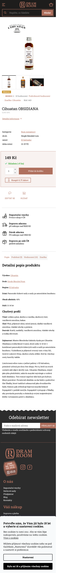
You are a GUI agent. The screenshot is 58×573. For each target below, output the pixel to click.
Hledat (47, 12)
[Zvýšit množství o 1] (15, 169)
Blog (5, 497)
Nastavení (28, 557)
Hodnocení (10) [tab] (31, 257)
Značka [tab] (43, 257)
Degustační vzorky (12, 488)
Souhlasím (28, 566)
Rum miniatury (28, 131)
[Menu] (3, 5)
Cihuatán (14, 275)
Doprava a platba (11, 513)
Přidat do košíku (35, 171)
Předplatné (8, 494)
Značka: (13, 100)
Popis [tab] (6, 257)
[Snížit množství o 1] (15, 172)
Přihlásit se (48, 425)
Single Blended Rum (16, 281)
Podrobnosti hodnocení (39, 96)
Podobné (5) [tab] (16, 257)
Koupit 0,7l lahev (19, 180)
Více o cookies (10, 537)
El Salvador (26, 140)
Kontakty (7, 500)
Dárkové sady (9, 491)
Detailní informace (10, 118)
